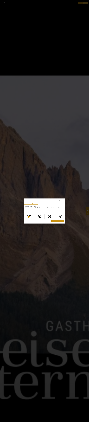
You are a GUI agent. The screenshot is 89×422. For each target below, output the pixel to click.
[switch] (39, 217)
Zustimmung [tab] (31, 203)
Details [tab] (44, 203)
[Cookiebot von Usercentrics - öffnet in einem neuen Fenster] (60, 200)
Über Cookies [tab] (58, 203)
